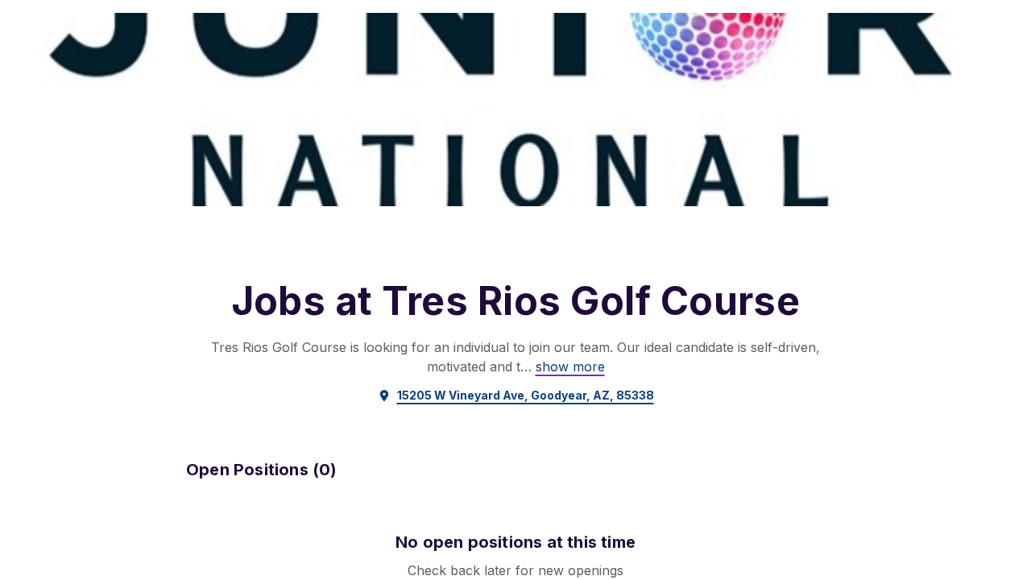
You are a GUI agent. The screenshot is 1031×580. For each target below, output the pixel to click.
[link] (570, 366)
